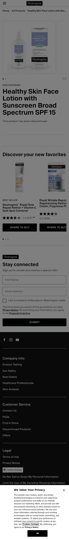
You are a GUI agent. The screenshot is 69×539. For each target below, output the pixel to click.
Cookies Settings (31, 524)
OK (37, 533)
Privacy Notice (32, 527)
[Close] (63, 490)
